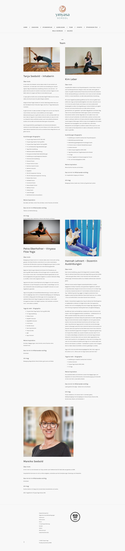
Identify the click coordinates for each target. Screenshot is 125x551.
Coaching (35, 27)
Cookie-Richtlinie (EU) (44, 532)
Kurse (40, 521)
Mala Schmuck (57, 31)
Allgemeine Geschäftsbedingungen (47, 515)
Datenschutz (42, 519)
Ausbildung (60, 27)
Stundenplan (47, 27)
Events (79, 27)
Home (25, 27)
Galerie (70, 31)
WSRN (50, 542)
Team (71, 27)
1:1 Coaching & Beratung (44, 523)
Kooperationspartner (43, 513)
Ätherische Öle (92, 27)
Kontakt (41, 526)
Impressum (41, 517)
